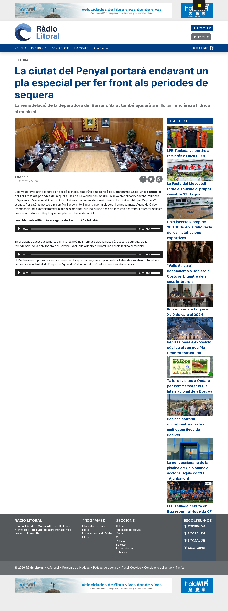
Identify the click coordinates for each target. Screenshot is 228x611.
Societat (121, 544)
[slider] (156, 228)
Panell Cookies (131, 567)
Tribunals (121, 552)
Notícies (20, 48)
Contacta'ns (60, 48)
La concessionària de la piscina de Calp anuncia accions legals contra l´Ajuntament (187, 470)
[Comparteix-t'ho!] (143, 179)
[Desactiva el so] (148, 229)
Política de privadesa (76, 567)
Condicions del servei (158, 567)
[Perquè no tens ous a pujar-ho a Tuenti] (151, 179)
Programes (39, 48)
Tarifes (180, 567)
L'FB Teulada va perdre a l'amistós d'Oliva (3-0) (188, 153)
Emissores (81, 48)
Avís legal (53, 567)
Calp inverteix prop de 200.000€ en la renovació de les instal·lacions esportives (189, 230)
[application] (89, 228)
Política (120, 540)
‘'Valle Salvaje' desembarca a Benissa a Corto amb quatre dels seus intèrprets (188, 273)
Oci (118, 537)
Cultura (120, 526)
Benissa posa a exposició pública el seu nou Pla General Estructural (189, 347)
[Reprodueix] (19, 229)
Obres (119, 533)
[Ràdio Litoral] (37, 32)
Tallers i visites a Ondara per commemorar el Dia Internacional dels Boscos (189, 385)
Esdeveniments (125, 548)
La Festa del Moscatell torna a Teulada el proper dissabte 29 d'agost (189, 188)
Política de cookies (105, 567)
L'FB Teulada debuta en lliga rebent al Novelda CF (189, 509)
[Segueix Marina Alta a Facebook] (211, 48)
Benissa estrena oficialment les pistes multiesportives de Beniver (185, 427)
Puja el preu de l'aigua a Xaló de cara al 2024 (187, 312)
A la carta (101, 48)
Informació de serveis (129, 529)
